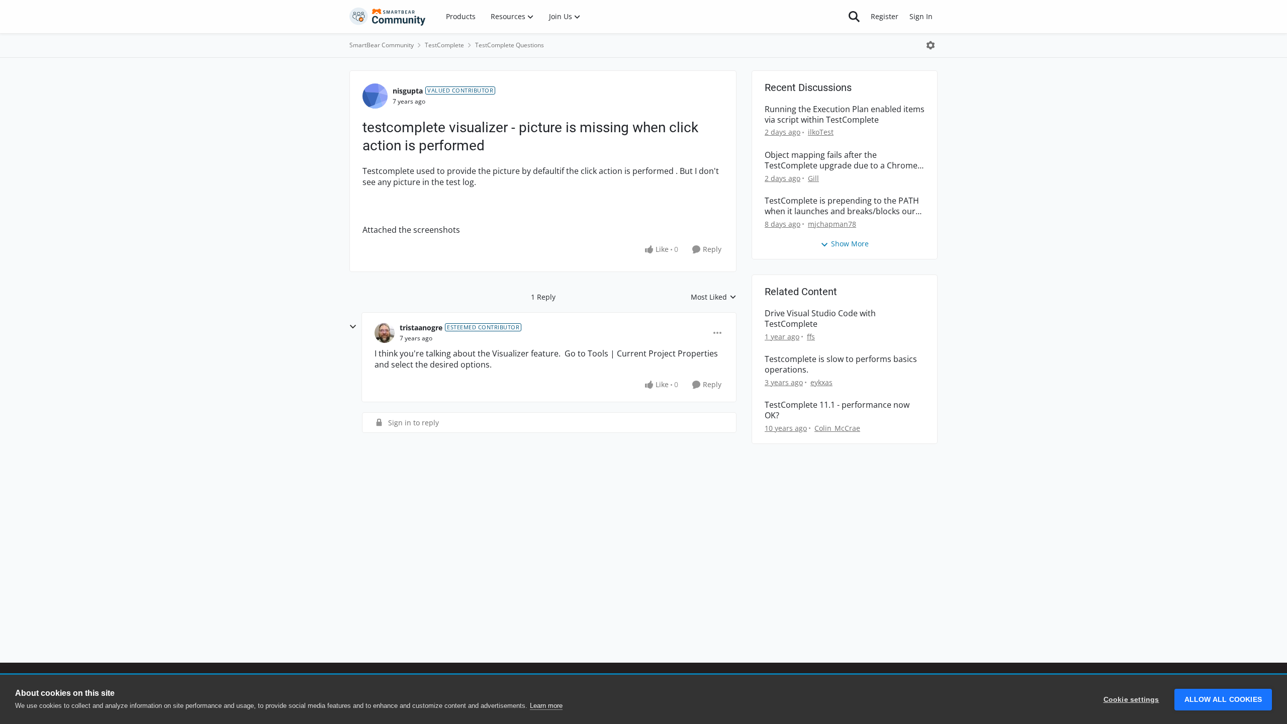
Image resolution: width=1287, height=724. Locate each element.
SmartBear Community (381, 45)
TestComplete (444, 45)
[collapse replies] (353, 327)
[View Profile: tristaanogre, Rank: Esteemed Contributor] (385, 333)
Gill (813, 178)
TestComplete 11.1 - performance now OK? (837, 410)
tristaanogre (421, 327)
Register (884, 16)
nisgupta (408, 91)
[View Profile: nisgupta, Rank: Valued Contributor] (375, 96)
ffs (811, 336)
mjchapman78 (832, 224)
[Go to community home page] (387, 17)
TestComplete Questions (509, 45)
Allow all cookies (1223, 699)
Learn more (546, 705)
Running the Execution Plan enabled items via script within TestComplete (845, 114)
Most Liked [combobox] (714, 297)
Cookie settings (1131, 699)
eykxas (821, 382)
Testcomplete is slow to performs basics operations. (841, 364)
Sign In (921, 16)
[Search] (854, 17)
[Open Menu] (931, 45)
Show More (850, 243)
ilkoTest (821, 132)
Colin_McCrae (837, 428)
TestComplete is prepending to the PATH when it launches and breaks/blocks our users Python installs (842, 206)
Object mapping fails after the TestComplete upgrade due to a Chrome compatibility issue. (841, 160)
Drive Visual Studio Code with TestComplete (820, 318)
